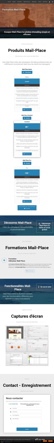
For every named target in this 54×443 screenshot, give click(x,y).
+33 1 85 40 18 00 (14, 404)
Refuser (45, 440)
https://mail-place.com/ (26, 439)
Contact (39, 1)
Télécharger (34, 1)
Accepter (50, 440)
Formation (17, 260)
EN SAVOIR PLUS (13, 22)
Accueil (9, 1)
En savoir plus (31, 270)
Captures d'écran (26, 1)
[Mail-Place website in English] (52, 2)
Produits (14, 1)
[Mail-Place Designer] (16, 332)
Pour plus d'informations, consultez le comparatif (27, 98)
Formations (19, 1)
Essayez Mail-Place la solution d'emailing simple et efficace (27, 33)
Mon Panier (45, 1)
